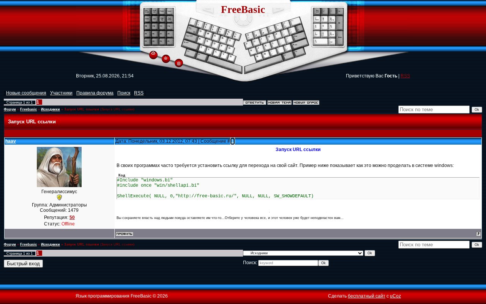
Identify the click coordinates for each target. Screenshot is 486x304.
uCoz (395, 296)
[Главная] (153, 52)
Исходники (50, 109)
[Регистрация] (178, 63)
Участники (61, 93)
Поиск (123, 93)
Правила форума (95, 93)
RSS (405, 76)
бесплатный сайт (366, 296)
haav (10, 141)
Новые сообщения (26, 93)
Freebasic (28, 109)
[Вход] (165, 57)
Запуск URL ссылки (81, 109)
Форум (10, 109)
